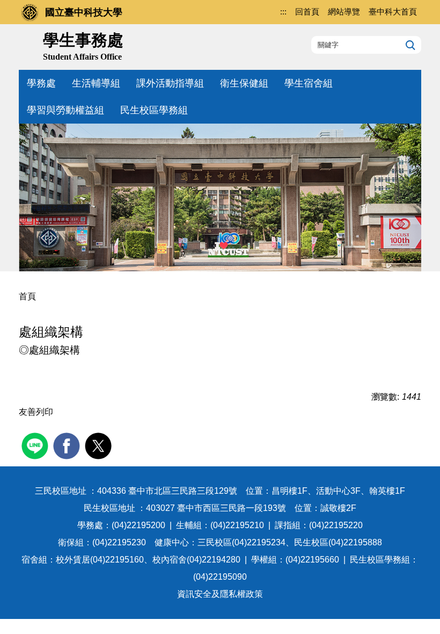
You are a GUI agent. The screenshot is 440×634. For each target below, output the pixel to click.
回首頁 (307, 11)
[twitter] (99, 444)
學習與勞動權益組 (65, 110)
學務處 (41, 83)
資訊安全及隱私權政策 (220, 594)
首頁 (27, 296)
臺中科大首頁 (393, 11)
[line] (36, 444)
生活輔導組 (96, 83)
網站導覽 (344, 11)
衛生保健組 (244, 83)
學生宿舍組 (308, 83)
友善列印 (36, 411)
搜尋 (409, 45)
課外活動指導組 (170, 83)
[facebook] (68, 444)
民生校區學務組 (154, 110)
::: (283, 11)
